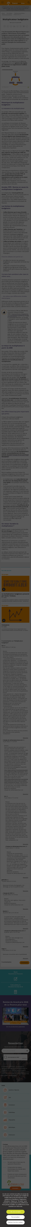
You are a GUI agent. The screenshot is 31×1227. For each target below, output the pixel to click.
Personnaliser (15, 1217)
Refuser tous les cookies (15, 1222)
